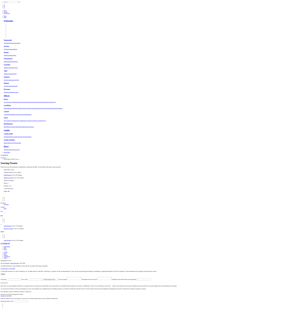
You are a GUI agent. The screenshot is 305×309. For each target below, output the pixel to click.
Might (14, 102)
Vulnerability (54, 108)
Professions (8, 21)
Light (15, 137)
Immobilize (35, 108)
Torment (49, 108)
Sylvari (18, 149)
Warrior (6, 46)
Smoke (27, 137)
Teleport (32, 127)
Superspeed (27, 127)
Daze (9, 114)
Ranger (6, 52)
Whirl (19, 143)
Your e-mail (24, 279)
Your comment (63, 279)
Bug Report (7, 13)
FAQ (5, 10)
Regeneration (30, 102)
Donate (5, 12)
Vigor (54, 102)
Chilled (19, 108)
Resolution (41, 102)
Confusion (23, 108)
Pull (26, 114)
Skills (5, 43)
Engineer (7, 77)
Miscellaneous (8, 124)
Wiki (5, 17)
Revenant (7, 89)
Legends (16, 92)
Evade (15, 127)
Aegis (5, 102)
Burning (15, 108)
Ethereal (8, 137)
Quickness (24, 102)
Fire (11, 137)
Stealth (22, 127)
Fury (12, 102)
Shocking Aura (17, 120)
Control (6, 111)
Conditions (7, 105)
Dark (5, 137)
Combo (7, 130)
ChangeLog (7, 256)
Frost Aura (11, 120)
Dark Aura (43, 120)
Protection (18, 102)
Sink (28, 114)
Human (6, 149)
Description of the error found (89, 279)
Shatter (16, 86)
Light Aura (31, 120)
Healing (19, 127)
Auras (6, 117)
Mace (5, 208)
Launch (6, 114)
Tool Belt (16, 80)
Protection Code (9, 301)
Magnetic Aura (25, 120)
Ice (13, 137)
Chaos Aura (37, 120)
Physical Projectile (13, 143)
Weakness (60, 108)
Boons (6, 99)
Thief (5, 71)
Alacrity (9, 102)
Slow (42, 108)
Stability (46, 102)
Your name (3, 279)
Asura (14, 149)
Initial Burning (7, 175)
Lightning (19, 137)
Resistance (36, 102)
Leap (7, 143)
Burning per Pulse (8, 177)
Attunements (17, 43)
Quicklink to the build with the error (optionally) (124, 279)
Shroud (16, 61)
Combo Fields (8, 134)
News (5, 16)
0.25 (20, 172)
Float (11, 114)
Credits (5, 252)
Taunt (45, 108)
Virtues (16, 67)
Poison (39, 108)
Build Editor (7, 152)
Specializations (10, 43)
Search (5, 258)
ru (4, 5)
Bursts (15, 49)
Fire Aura (6, 120)
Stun (30, 114)
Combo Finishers (9, 140)
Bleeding (6, 108)
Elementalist (8, 40)
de (4, 6)
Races (6, 146)
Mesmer (6, 83)
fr (4, 7)
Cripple (28, 108)
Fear (31, 108)
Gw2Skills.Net (4, 155)
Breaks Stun (10, 127)
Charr (9, 149)
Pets (15, 55)
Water (30, 137)
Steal (15, 74)
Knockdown (22, 114)
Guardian (7, 64)
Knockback (16, 114)
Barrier (5, 127)
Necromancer (8, 58)
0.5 (13, 169)
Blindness (10, 108)
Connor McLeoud (14, 263)
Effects (6, 96)
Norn (11, 149)
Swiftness (50, 102)
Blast (5, 143)
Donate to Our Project (6, 295)
